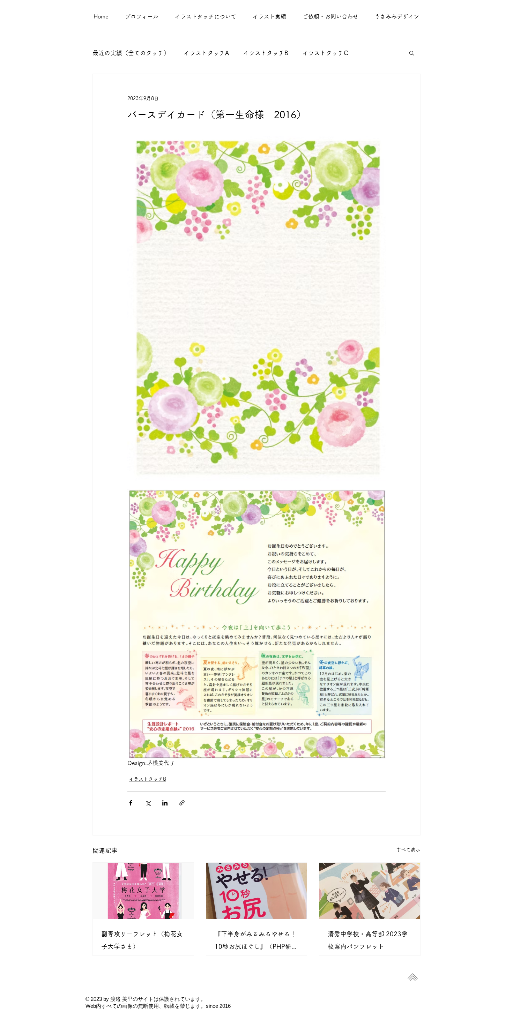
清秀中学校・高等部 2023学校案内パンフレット (368, 940)
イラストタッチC (325, 53)
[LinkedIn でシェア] (165, 803)
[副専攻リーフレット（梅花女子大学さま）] (143, 891)
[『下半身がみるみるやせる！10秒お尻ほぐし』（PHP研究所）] (256, 891)
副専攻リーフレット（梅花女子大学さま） (142, 940)
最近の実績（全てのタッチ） (131, 53)
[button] (269, 16)
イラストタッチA (206, 53)
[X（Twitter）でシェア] (147, 803)
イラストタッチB (265, 53)
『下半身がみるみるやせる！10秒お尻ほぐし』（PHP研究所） (256, 942)
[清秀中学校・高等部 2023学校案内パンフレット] (369, 891)
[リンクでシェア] (182, 803)
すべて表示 (408, 849)
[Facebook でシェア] (130, 803)
